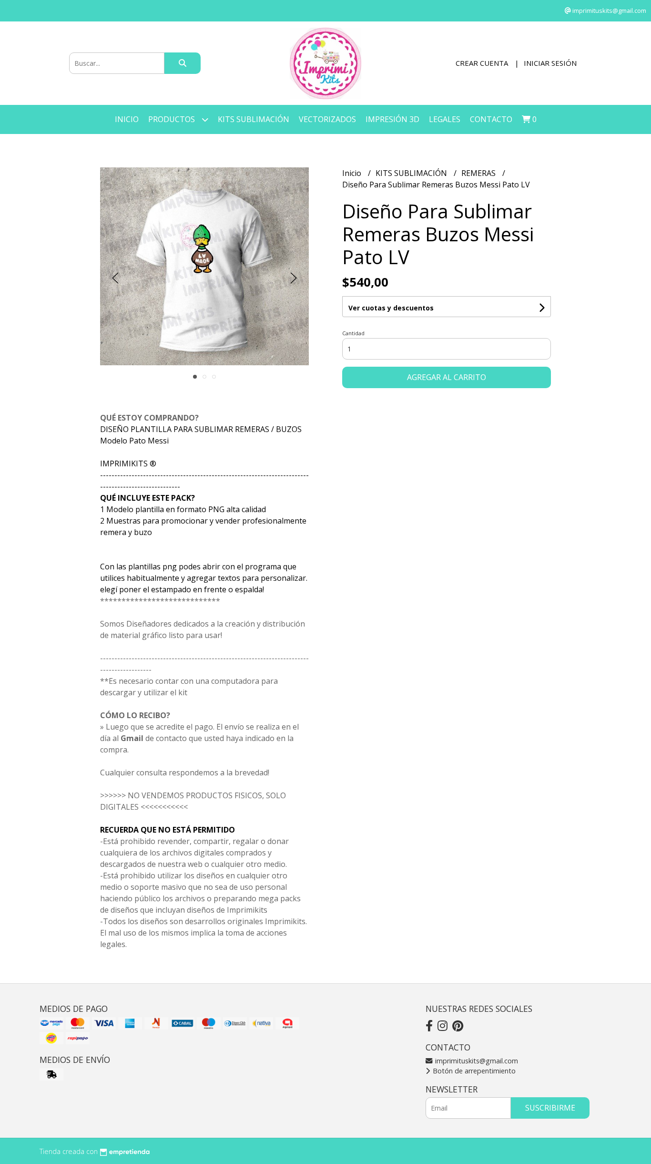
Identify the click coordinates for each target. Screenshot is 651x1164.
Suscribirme (550, 1107)
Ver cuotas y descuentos (391, 307)
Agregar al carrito (446, 377)
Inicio (127, 119)
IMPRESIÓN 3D (392, 119)
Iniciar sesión (550, 63)
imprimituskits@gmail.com (475, 1060)
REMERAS (479, 173)
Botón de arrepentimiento (473, 1070)
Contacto (491, 119)
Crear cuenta (482, 63)
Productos (172, 119)
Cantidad (353, 333)
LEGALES (444, 119)
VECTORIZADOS (327, 119)
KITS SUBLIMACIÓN (253, 119)
